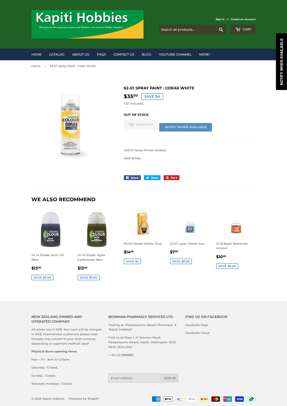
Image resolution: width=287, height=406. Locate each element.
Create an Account (243, 19)
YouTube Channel (175, 54)
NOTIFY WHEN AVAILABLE (186, 127)
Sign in (220, 19)
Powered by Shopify (84, 398)
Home (36, 54)
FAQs (101, 54)
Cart (246, 29)
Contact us (123, 54)
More (204, 54)
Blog (146, 54)
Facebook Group (197, 333)
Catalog (57, 54)
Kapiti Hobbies (53, 398)
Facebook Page (196, 325)
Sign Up (170, 378)
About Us (80, 54)
